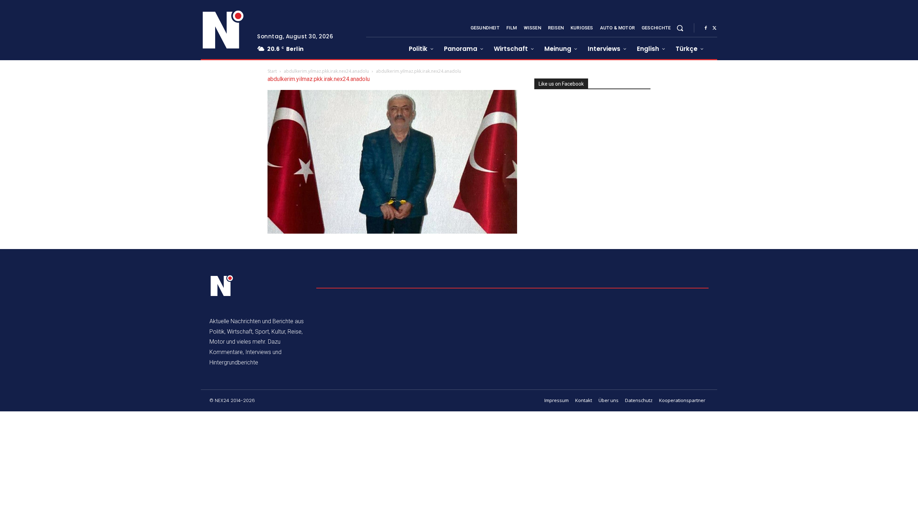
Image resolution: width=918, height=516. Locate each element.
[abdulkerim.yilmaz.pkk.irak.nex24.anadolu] (392, 231)
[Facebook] (705, 28)
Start (272, 71)
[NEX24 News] (223, 30)
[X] (714, 28)
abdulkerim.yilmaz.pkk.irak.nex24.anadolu (326, 71)
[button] (679, 28)
